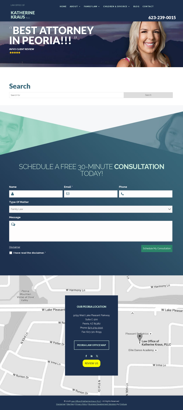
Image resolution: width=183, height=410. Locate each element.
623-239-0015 (162, 17)
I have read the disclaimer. (29, 253)
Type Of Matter (19, 201)
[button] (180, 389)
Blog (136, 6)
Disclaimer (14, 247)
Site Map (70, 404)
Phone (123, 186)
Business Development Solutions (102, 404)
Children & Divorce (115, 6)
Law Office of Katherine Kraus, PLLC (86, 401)
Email (68, 186)
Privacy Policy (81, 404)
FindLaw (123, 404)
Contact (148, 6)
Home (63, 6)
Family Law (90, 6)
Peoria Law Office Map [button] (91, 345)
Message (15, 217)
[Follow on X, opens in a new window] (97, 356)
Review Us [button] (91, 363)
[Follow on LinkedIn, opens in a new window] (91, 356)
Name (13, 186)
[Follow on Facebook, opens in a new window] (86, 356)
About (74, 6)
